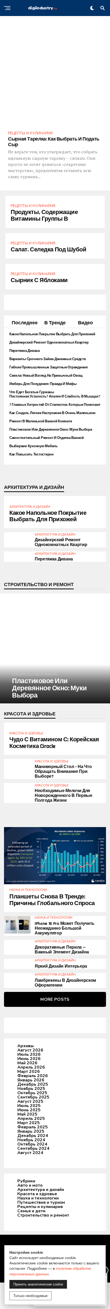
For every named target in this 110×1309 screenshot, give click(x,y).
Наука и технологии (38, 1198)
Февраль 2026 (32, 1076)
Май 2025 (27, 1114)
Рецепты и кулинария (40, 1207)
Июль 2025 (29, 1106)
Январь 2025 (30, 1131)
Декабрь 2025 (32, 1084)
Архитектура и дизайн (40, 1190)
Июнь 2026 (29, 1059)
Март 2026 (28, 1071)
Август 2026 (30, 1050)
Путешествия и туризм (41, 1202)
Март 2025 (28, 1123)
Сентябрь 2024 (33, 1148)
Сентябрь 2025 (33, 1097)
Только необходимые (30, 1296)
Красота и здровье (37, 1194)
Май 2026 (27, 1063)
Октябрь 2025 (32, 1093)
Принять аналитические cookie (38, 1284)
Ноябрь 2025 (31, 1089)
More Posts (54, 999)
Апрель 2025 (31, 1118)
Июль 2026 (29, 1054)
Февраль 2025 (32, 1127)
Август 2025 (30, 1101)
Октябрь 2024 (32, 1144)
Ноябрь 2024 (31, 1140)
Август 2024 (30, 1153)
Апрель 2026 (31, 1067)
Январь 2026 (30, 1080)
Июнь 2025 (29, 1110)
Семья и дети (31, 1211)
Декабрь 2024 (32, 1136)
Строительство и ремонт (43, 1215)
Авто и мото (30, 1185)
